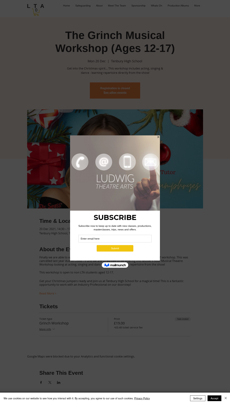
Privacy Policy (142, 398)
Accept (214, 398)
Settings (197, 398)
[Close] (226, 398)
